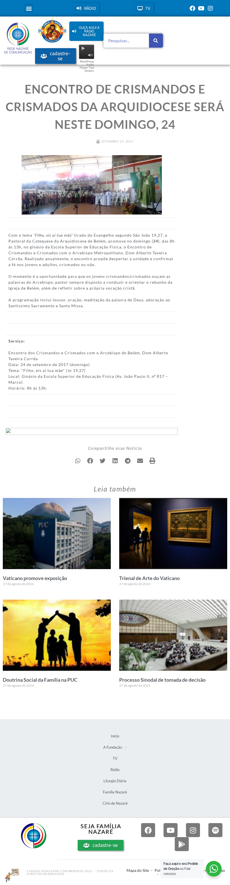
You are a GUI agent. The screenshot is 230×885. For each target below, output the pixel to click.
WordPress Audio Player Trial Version (87, 66)
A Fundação (112, 747)
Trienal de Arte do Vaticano (149, 578)
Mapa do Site (138, 870)
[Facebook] (192, 8)
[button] (28, 8)
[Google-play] (182, 844)
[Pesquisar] (156, 41)
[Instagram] (210, 8)
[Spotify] (215, 830)
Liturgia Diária (115, 781)
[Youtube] (201, 8)
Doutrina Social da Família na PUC (40, 680)
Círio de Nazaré (115, 803)
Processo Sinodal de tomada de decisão (162, 680)
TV (115, 758)
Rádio (115, 769)
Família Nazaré (115, 792)
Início (115, 736)
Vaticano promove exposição (35, 578)
